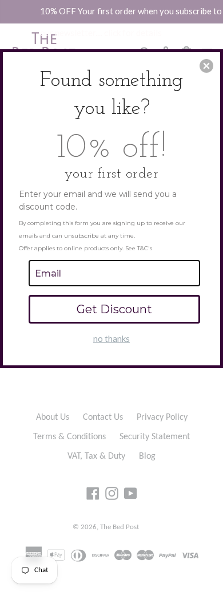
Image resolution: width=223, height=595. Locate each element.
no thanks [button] (111, 338)
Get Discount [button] (114, 309)
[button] (206, 66)
